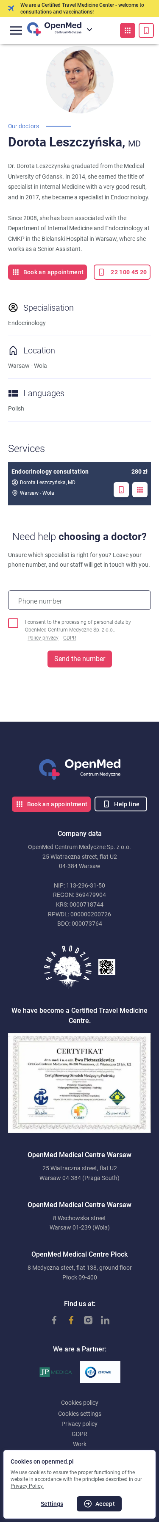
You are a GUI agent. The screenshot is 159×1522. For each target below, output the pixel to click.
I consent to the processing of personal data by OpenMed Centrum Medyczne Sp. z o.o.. (78, 630)
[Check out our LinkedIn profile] (100, 1320)
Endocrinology (27, 323)
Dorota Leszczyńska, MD (47, 482)
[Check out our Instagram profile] (83, 1320)
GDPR (69, 638)
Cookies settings (79, 1413)
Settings (52, 1503)
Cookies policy (79, 1402)
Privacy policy (79, 1423)
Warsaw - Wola (37, 493)
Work (79, 1444)
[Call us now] (146, 30)
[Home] (79, 769)
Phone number (40, 601)
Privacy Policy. (27, 1486)
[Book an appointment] (127, 30)
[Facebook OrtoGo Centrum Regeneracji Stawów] (67, 1320)
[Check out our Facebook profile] (50, 1320)
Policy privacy (43, 638)
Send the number (79, 659)
